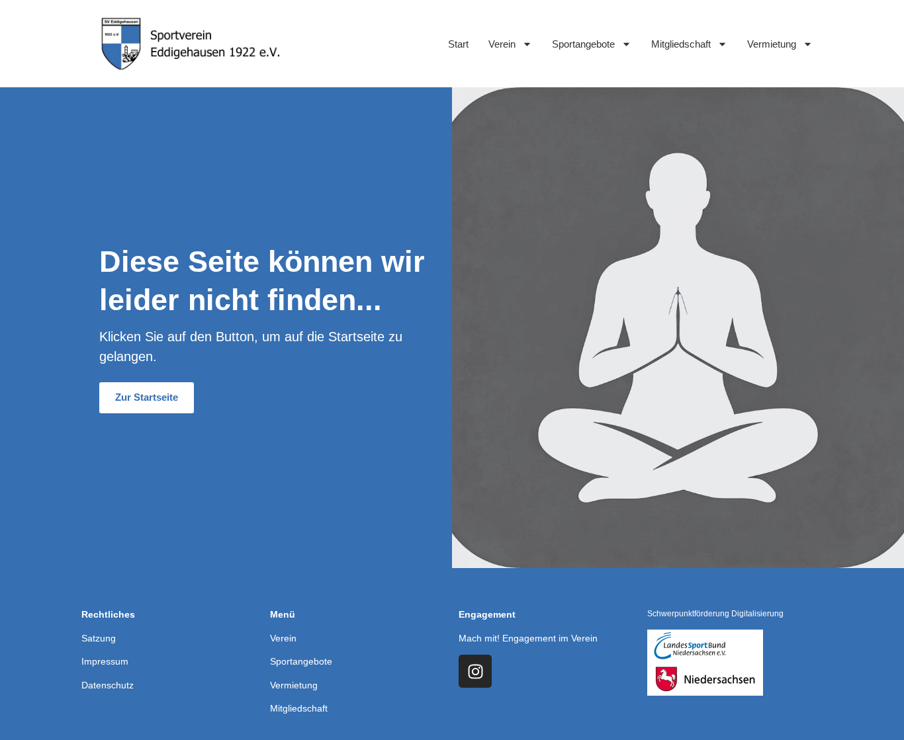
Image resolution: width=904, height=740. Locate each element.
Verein (502, 44)
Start (458, 44)
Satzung (98, 638)
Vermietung (771, 44)
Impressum (104, 661)
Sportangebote (583, 44)
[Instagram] (475, 671)
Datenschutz (107, 685)
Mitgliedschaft (681, 44)
